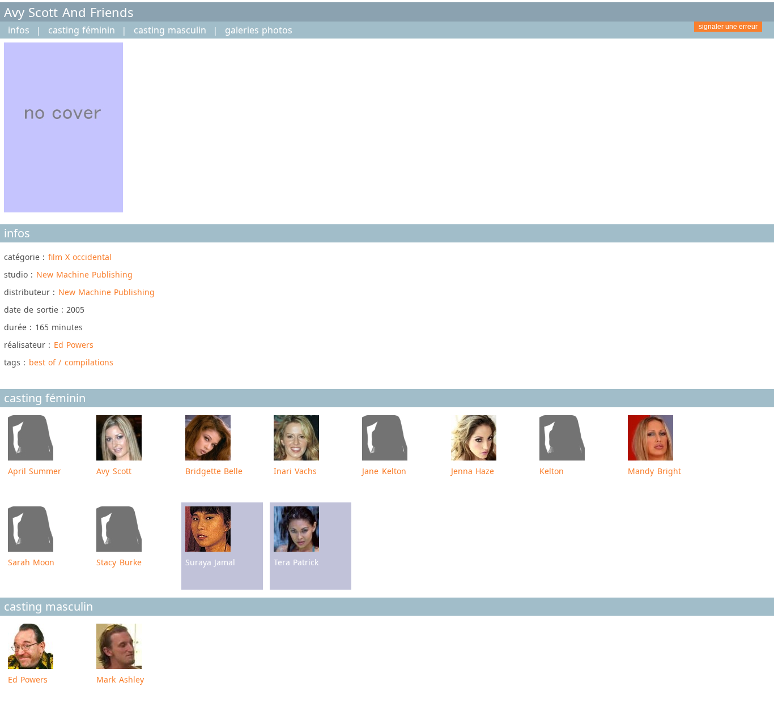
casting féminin (81, 30)
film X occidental (80, 256)
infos (18, 30)
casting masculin (170, 30)
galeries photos (258, 30)
